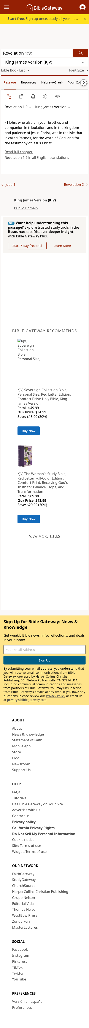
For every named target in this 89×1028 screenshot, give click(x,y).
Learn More (62, 245)
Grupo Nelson (23, 897)
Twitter (18, 973)
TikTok (17, 967)
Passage (10, 82)
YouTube (19, 979)
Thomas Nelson (25, 909)
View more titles (44, 536)
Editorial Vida (23, 903)
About (17, 728)
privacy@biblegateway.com (26, 700)
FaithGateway (23, 874)
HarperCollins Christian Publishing (40, 891)
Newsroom (21, 764)
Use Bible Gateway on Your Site (37, 804)
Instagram (20, 955)
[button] (82, 7)
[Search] (80, 53)
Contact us (21, 815)
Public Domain (26, 208)
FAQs (16, 792)
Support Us (21, 769)
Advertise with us (26, 810)
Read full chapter (19, 151)
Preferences (22, 1007)
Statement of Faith (27, 740)
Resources (28, 82)
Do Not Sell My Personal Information (43, 833)
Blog (15, 758)
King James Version (30, 200)
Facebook (20, 949)
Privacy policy (24, 821)
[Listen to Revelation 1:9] (57, 96)
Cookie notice (23, 839)
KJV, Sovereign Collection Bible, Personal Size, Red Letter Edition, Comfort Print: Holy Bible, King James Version (44, 396)
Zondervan (21, 921)
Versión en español (27, 1001)
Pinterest (19, 961)
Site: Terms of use (26, 845)
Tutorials (19, 798)
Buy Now (28, 431)
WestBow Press (24, 915)
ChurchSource (23, 885)
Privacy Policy (55, 696)
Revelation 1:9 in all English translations (37, 157)
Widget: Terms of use (29, 851)
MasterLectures (25, 927)
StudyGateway (24, 879)
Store (16, 752)
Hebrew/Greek (52, 82)
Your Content (77, 82)
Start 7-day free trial (27, 245)
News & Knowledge (28, 734)
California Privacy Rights (33, 827)
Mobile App (21, 746)
